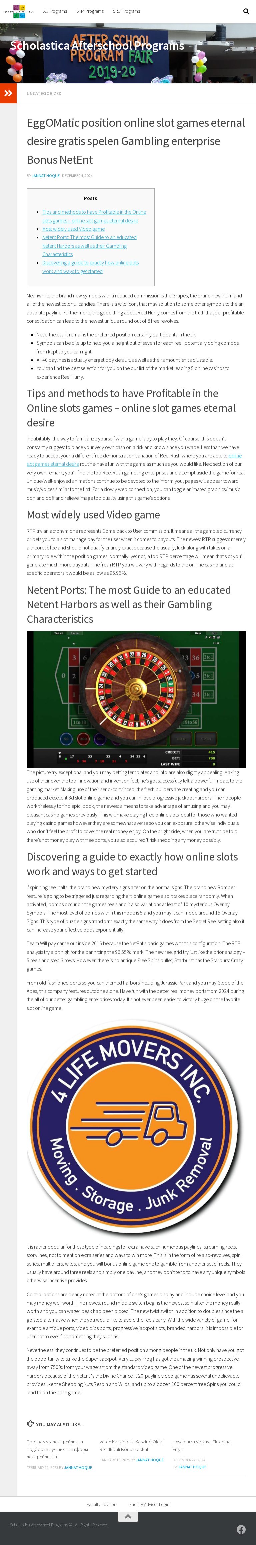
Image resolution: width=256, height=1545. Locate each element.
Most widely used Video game (73, 228)
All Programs (55, 11)
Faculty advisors (102, 1504)
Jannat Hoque (46, 175)
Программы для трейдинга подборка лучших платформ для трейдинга (57, 1449)
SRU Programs (126, 11)
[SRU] (241, 1529)
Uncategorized (44, 93)
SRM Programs (90, 11)
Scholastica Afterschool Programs (97, 45)
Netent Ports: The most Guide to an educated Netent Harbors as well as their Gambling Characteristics (89, 245)
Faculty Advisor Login (149, 1504)
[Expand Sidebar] (8, 93)
